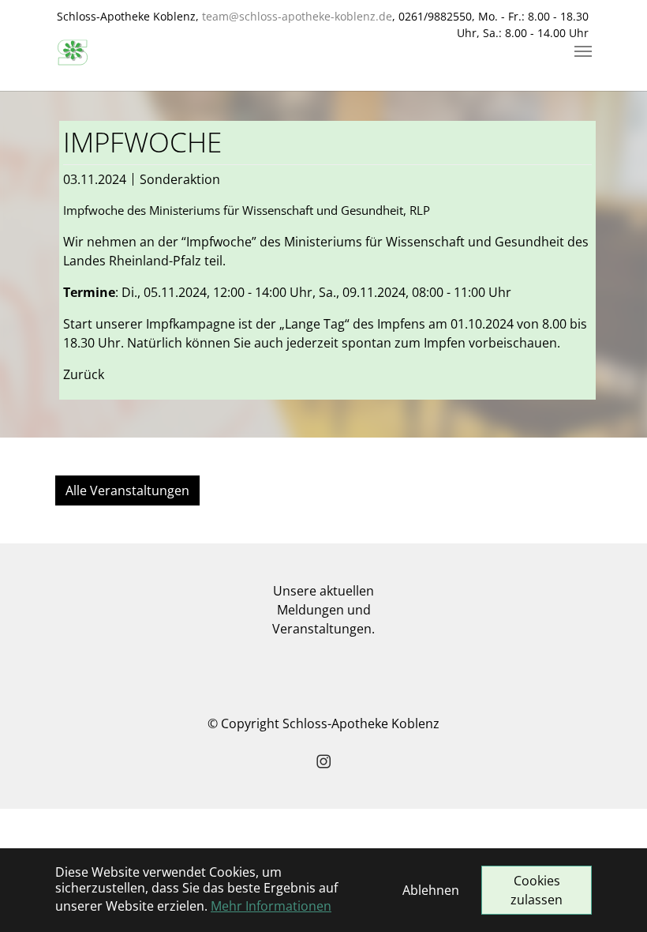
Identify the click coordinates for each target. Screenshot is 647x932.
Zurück (83, 374)
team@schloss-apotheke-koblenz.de (297, 16)
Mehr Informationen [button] (271, 906)
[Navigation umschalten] (583, 51)
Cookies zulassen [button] (536, 890)
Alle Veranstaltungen (127, 490)
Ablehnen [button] (430, 890)
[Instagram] (323, 761)
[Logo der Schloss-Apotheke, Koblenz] (72, 51)
